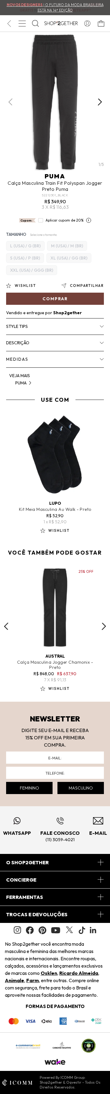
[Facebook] (30, 930)
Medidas (17, 359)
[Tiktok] (82, 930)
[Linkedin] (93, 930)
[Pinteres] (42, 930)
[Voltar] (9, 23)
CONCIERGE (21, 880)
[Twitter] (69, 930)
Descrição (17, 343)
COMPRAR (55, 298)
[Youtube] (55, 930)
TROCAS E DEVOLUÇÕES (37, 914)
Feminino (29, 788)
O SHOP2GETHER (27, 862)
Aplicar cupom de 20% (65, 220)
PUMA (55, 176)
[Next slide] (104, 626)
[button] (100, 102)
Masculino (81, 788)
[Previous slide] (6, 626)
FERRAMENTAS (24, 897)
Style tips (17, 326)
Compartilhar (87, 285)
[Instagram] (17, 930)
